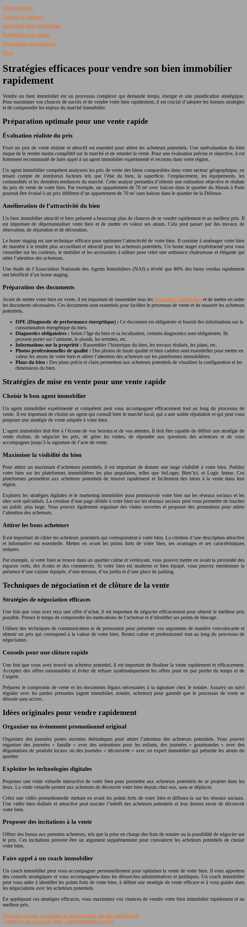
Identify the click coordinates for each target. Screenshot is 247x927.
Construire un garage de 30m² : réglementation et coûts (58, 921)
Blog (8, 52)
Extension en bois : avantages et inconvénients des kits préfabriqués (71, 915)
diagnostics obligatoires (177, 299)
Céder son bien (18, 8)
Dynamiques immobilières (29, 43)
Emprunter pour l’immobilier (32, 26)
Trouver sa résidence (23, 17)
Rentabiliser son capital (26, 35)
